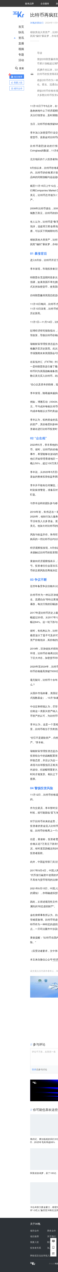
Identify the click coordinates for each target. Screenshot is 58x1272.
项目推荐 (34, 1236)
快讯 (21, 32)
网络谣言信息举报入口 (41, 1255)
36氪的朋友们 (36, 22)
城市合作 (34, 1230)
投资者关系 (35, 1247)
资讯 (21, 38)
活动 (21, 60)
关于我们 (51, 1236)
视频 (21, 49)
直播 (21, 43)
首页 (21, 26)
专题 (21, 54)
